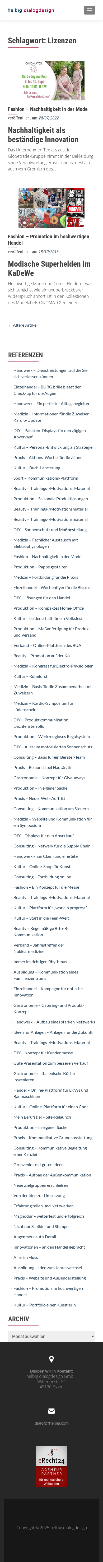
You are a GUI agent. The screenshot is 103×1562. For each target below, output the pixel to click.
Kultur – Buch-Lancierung (36, 467)
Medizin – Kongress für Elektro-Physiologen (53, 665)
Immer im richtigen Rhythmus (40, 961)
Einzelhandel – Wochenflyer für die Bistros (52, 587)
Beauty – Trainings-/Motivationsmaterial (50, 508)
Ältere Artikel (23, 324)
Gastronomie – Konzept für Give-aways (49, 777)
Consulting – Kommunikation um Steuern (51, 808)
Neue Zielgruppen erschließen (40, 1185)
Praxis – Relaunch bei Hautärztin (43, 767)
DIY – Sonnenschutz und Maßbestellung (50, 529)
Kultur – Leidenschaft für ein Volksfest (48, 618)
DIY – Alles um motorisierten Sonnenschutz (52, 746)
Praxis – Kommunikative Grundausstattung (52, 1137)
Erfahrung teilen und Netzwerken (43, 1205)
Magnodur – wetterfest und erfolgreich (48, 1215)
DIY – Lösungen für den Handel (41, 597)
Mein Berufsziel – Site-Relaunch (42, 1116)
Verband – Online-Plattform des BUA (47, 645)
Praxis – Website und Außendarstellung (49, 1277)
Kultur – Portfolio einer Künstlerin (44, 1304)
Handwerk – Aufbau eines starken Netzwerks (54, 1021)
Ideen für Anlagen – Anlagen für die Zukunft (53, 1032)
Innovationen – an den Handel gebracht (49, 1246)
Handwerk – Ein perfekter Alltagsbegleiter (51, 403)
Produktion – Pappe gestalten (40, 566)
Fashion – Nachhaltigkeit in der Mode (48, 109)
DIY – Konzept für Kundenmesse (43, 1052)
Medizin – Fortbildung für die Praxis (45, 577)
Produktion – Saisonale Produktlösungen (50, 498)
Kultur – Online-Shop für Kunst (42, 866)
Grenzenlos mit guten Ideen (38, 1164)
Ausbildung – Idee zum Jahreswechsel (47, 1267)
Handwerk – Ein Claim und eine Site (45, 856)
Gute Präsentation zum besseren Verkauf (50, 1062)
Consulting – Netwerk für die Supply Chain (52, 845)
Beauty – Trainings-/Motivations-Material (51, 488)
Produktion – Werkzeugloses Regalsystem (51, 736)
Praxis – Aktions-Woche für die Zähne (47, 457)
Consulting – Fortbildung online (42, 876)
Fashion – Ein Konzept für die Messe (46, 886)
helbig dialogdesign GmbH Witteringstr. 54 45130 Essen (51, 1381)
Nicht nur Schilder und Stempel (41, 1226)
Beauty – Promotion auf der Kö (41, 655)
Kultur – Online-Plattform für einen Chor (50, 1106)
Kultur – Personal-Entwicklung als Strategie (52, 446)
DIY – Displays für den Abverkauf (43, 835)
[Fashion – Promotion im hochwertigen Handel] (51, 207)
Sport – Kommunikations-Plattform (45, 477)
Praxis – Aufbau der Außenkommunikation (52, 1174)
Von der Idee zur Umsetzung (39, 1195)
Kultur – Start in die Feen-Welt (41, 917)
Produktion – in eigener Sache (40, 787)
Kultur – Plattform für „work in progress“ (50, 907)
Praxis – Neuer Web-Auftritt (39, 798)
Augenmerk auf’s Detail (34, 1236)
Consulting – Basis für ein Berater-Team (49, 756)
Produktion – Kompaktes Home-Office (48, 607)
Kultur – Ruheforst (30, 676)
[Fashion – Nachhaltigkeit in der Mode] (51, 79)
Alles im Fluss (25, 1257)
